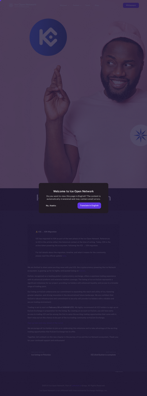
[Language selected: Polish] (88, 393)
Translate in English (89, 205)
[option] (35, 394)
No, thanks (51, 205)
